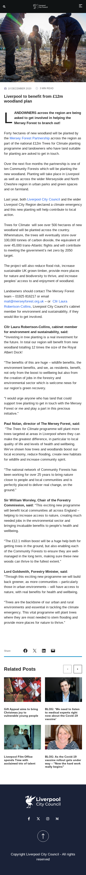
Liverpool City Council (43, 199)
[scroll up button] (43, 836)
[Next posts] (78, 669)
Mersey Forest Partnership (30, 138)
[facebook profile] (29, 818)
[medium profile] (57, 818)
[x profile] (38, 818)
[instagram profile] (47, 818)
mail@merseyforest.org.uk (24, 301)
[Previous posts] (67, 669)
